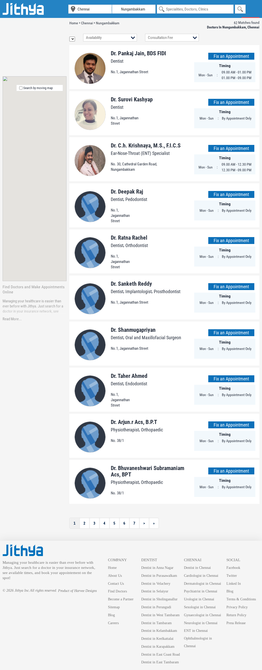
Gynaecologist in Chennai (202, 615)
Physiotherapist (125, 429)
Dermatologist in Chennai (202, 584)
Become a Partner (121, 599)
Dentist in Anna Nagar (157, 568)
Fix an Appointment (231, 56)
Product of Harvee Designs (77, 591)
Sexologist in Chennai (200, 607)
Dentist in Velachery (155, 584)
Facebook (233, 568)
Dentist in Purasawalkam (159, 576)
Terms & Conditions (241, 599)
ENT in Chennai (196, 631)
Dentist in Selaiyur (154, 591)
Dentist (117, 61)
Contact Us (116, 584)
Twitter (231, 576)
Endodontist (136, 383)
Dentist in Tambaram (156, 623)
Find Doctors (117, 591)
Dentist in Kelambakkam (159, 631)
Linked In (233, 584)
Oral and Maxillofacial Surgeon (153, 337)
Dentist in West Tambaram (160, 615)
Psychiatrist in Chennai (200, 591)
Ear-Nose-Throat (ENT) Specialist (140, 153)
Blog (111, 615)
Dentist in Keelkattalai (157, 639)
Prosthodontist (167, 291)
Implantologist (138, 291)
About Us (115, 576)
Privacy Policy (237, 607)
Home (112, 568)
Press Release (236, 623)
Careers (113, 623)
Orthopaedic (152, 429)
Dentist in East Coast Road (160, 654)
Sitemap (114, 607)
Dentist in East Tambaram (160, 662)
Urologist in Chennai (199, 599)
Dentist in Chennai (197, 568)
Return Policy (236, 615)
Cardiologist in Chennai (201, 576)
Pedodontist (136, 199)
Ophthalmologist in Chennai (198, 642)
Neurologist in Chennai (200, 623)
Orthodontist (136, 245)
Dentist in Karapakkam (157, 646)
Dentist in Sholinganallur (159, 599)
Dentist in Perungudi (156, 607)
